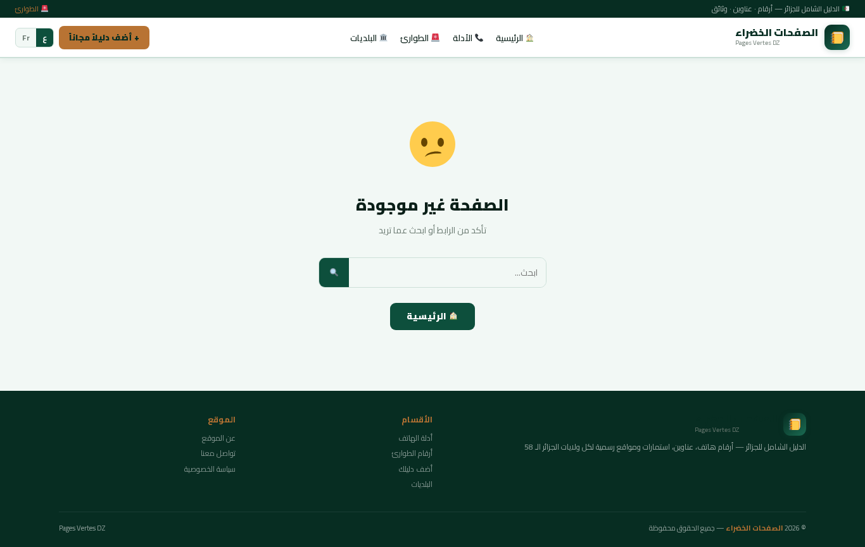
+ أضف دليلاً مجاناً (104, 37)
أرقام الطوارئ (412, 453)
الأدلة (463, 38)
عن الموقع (219, 438)
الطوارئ (28, 9)
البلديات (364, 38)
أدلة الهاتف (415, 438)
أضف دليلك (415, 469)
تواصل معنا (218, 453)
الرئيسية (510, 38)
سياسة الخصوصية (210, 469)
